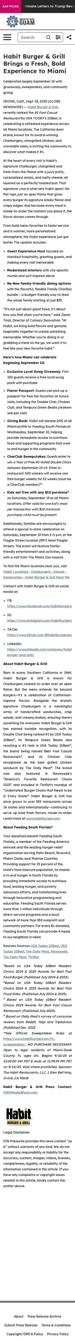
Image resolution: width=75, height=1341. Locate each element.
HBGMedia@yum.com (20, 1092)
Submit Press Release (20, 1325)
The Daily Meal (37, 951)
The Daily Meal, (15, 957)
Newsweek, (59, 951)
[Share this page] (69, 37)
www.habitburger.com (43, 818)
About (18, 1316)
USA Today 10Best (45, 946)
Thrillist (33, 957)
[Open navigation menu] (7, 37)
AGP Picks (10, 6)
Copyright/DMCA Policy (24, 1334)
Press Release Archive (44, 1316)
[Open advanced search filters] (58, 37)
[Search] (48, 37)
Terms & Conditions (56, 1325)
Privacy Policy (58, 1334)
